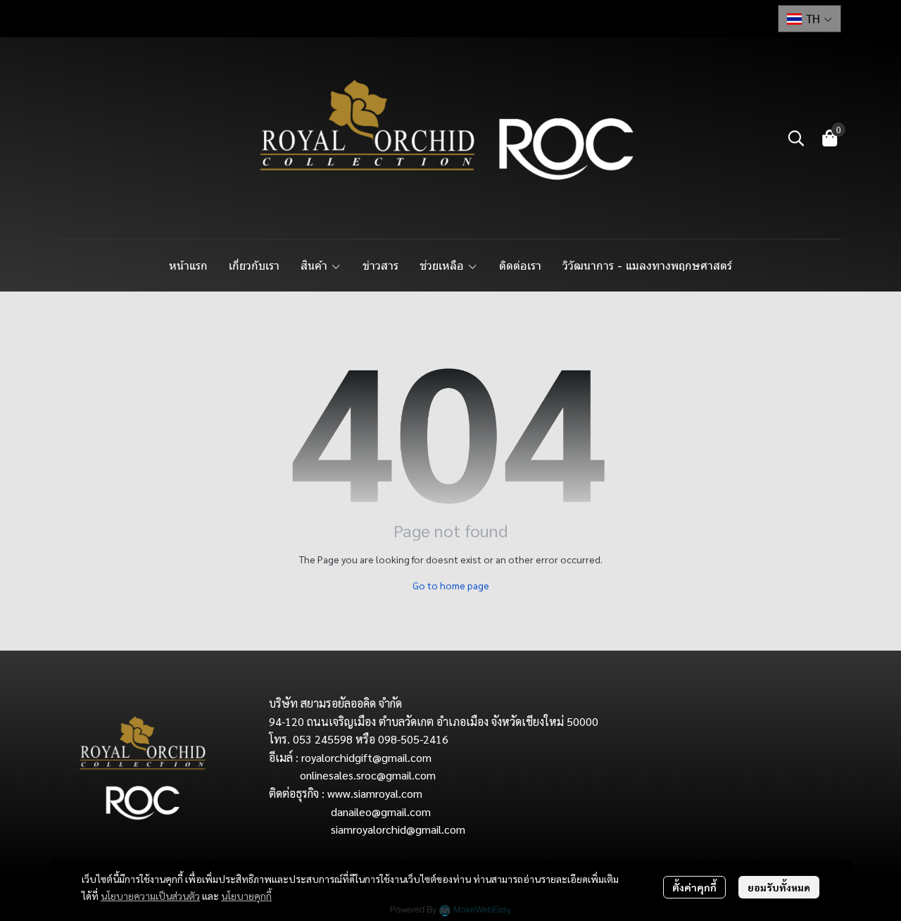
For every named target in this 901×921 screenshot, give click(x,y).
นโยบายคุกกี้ (246, 895)
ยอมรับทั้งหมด (779, 887)
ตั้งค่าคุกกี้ (694, 887)
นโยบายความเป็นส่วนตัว (150, 895)
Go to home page (450, 585)
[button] (809, 18)
